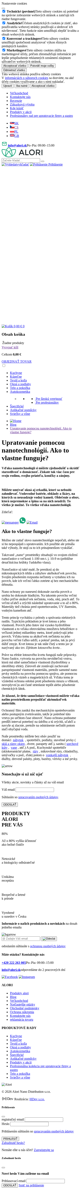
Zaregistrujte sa (44, 1150)
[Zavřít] (3, 1116)
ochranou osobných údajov (48, 946)
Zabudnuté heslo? (13, 1143)
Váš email (8, 789)
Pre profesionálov (47, 402)
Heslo (5, 1124)
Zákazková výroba (22, 104)
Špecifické (17, 406)
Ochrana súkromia (22, 1012)
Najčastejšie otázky (22, 1004)
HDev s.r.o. (37, 1099)
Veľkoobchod (19, 93)
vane (14, 747)
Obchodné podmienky (24, 1008)
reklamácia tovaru (21, 1019)
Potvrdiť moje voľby (42, 65)
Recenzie (16, 100)
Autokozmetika (20, 391)
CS (16, 127)
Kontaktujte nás (20, 97)
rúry (35, 751)
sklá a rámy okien (13, 744)
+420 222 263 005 (14, 962)
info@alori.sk (17, 145)
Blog (13, 424)
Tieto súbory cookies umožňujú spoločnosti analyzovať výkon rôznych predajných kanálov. (35, 42)
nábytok (18, 740)
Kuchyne (16, 373)
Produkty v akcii (21, 112)
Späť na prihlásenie (31, 1185)
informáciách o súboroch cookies (26, 78)
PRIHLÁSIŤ (10, 1138)
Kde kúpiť (17, 108)
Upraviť (7, 85)
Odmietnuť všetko (14, 70)
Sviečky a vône (20, 414)
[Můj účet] (40, 243)
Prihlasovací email (14, 1181)
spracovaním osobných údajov (38, 797)
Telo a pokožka (20, 388)
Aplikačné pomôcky (23, 410)
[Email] (32, 522)
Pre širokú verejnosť (49, 398)
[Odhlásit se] (40, 322)
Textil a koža (18, 380)
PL (16, 131)
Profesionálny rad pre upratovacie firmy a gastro (41, 115)
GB (16, 136)
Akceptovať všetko (14, 65)
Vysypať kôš (10, 347)
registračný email (13, 1119)
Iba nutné (21, 85)
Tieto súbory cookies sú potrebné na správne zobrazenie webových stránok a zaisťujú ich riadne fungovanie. (40, 15)
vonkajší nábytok (57, 755)
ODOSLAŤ (9, 804)
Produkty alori (19, 993)
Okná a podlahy (20, 384)
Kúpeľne (16, 376)
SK (16, 123)
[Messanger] (10, 522)
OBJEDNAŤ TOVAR (17, 361)
